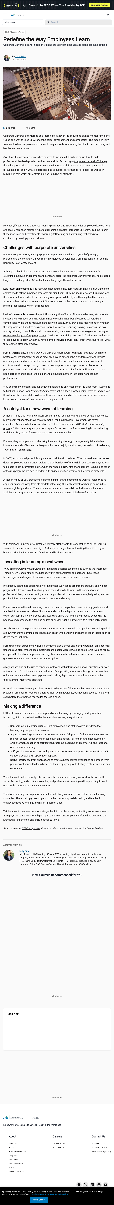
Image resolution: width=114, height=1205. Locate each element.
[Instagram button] (99, 1185)
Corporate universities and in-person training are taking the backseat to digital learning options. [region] (55, 44)
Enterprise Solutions (17, 1151)
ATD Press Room (16, 1164)
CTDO (31, 828)
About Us (13, 1143)
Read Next (13, 1013)
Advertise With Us (16, 1172)
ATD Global (13, 1159)
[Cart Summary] (108, 15)
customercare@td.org (101, 1151)
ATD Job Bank (59, 1147)
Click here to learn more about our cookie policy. (49, 1194)
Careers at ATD (59, 1143)
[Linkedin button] (92, 1185)
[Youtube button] (105, 1185)
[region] (57, 828)
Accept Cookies (39, 1200)
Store (11, 1168)
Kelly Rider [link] (20, 56)
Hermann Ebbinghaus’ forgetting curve (24, 335)
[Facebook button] (79, 1185)
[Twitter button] (85, 1185)
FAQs (11, 1147)
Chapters (13, 1155)
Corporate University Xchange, (91, 161)
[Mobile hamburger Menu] (5, 15)
